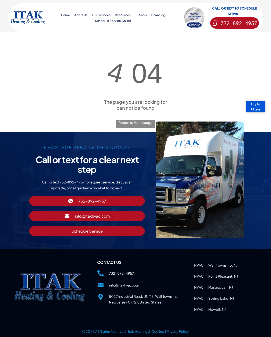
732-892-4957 (121, 273)
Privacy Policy (178, 331)
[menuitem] (65, 15)
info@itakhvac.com (124, 285)
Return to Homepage (135, 122)
